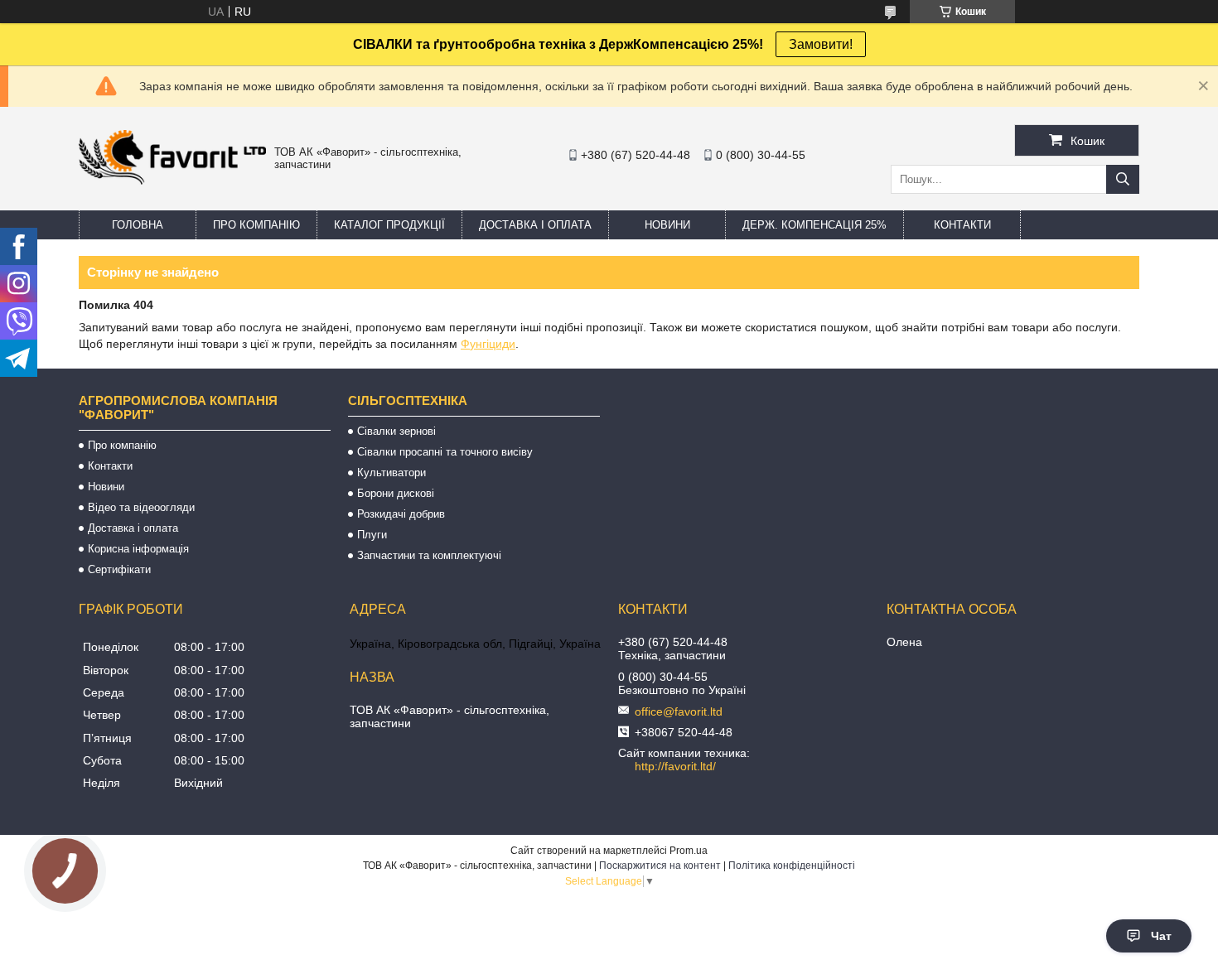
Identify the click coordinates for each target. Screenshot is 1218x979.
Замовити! (821, 44)
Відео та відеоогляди (141, 507)
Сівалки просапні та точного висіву (445, 452)
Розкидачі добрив (401, 514)
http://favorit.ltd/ (675, 766)
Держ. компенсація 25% (814, 225)
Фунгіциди (488, 343)
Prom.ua (688, 850)
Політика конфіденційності (791, 865)
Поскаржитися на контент (660, 865)
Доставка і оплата (535, 225)
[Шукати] (1122, 179)
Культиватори (391, 472)
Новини (667, 225)
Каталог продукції (389, 225)
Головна (137, 225)
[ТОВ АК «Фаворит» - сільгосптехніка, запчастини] (172, 180)
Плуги (372, 534)
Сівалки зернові (396, 431)
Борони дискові (395, 493)
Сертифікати (119, 569)
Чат (1161, 936)
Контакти (962, 225)
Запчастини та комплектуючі (429, 555)
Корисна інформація (138, 549)
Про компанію (256, 225)
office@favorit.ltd (679, 711)
